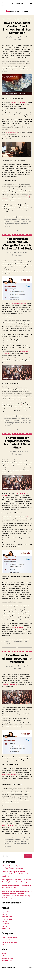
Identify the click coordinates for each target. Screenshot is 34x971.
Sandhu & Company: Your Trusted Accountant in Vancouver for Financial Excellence (15, 874)
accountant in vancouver (11, 221)
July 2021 (5, 921)
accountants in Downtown (9, 774)
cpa (30, 19)
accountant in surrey (23, 219)
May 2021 (5, 926)
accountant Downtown (10, 216)
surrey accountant (23, 843)
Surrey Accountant (7, 825)
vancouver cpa (8, 846)
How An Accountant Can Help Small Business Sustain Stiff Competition (17, 27)
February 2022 (7, 917)
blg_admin (13, 37)
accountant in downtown (17, 217)
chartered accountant (20, 19)
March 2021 (6, 928)
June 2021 (5, 924)
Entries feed (6, 956)
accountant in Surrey (12, 132)
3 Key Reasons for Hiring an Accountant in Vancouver (17, 659)
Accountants (6, 19)
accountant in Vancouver (18, 102)
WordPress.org (7, 960)
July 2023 (5, 914)
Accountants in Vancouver (9, 684)
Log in (4, 953)
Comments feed (7, 958)
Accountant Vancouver (9, 937)
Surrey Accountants (9, 845)
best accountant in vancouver (12, 223)
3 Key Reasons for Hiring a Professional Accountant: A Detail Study (17, 442)
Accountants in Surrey (24, 221)
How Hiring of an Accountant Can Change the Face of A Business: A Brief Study (17, 243)
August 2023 (6, 912)
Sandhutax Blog (17, 3)
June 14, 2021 (24, 37)
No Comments (18, 39)
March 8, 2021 (24, 451)
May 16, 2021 (23, 252)
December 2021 (7, 919)
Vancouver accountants (22, 845)
